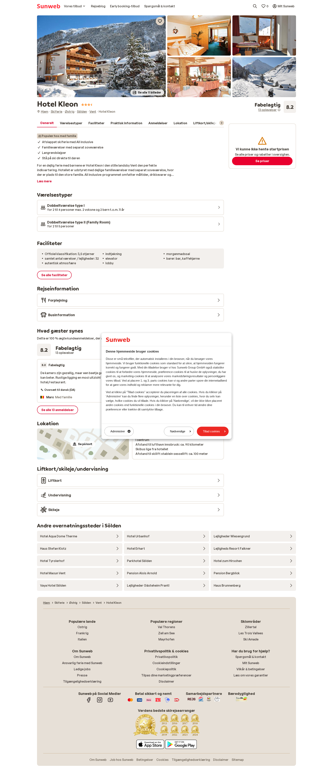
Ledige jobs (82, 669)
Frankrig (82, 633)
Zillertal (250, 627)
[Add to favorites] (160, 21)
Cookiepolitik (166, 669)
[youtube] (110, 702)
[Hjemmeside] (48, 6)
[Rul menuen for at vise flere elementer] (221, 123)
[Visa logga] (139, 702)
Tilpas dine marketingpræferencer (166, 675)
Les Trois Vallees (251, 633)
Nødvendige (177, 431)
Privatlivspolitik (166, 657)
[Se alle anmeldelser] (275, 107)
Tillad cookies (211, 431)
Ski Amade (250, 639)
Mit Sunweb (250, 663)
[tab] (47, 123)
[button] (101, 56)
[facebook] (89, 702)
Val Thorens (166, 627)
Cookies (162, 760)
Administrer (117, 431)
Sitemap (238, 760)
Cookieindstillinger (166, 663)
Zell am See (166, 633)
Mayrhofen (166, 639)
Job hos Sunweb (121, 760)
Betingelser (144, 760)
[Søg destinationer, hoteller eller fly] (255, 6)
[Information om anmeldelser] (279, 110)
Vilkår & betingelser (250, 669)
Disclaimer (166, 681)
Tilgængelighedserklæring (82, 681)
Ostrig (82, 627)
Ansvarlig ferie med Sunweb (82, 663)
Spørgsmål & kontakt (250, 657)
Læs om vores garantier (251, 675)
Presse (82, 675)
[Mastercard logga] (130, 702)
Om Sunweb (82, 657)
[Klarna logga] (149, 702)
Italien (82, 639)
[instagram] (100, 702)
